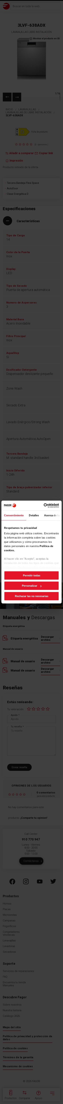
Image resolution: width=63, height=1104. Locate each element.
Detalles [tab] (34, 515)
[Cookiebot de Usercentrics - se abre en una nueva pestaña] (44, 505)
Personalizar (29, 585)
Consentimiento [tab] (14, 515)
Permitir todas (31, 575)
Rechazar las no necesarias (31, 596)
